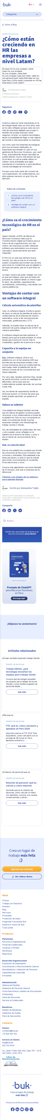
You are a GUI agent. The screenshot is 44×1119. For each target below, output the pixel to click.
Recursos (6, 912)
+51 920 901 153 (9, 1034)
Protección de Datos (11, 918)
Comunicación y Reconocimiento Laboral (20, 966)
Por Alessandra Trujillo (17, 90)
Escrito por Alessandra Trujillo (24, 488)
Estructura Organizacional (13, 942)
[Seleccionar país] (31, 4)
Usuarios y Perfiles (10, 948)
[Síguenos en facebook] (4, 112)
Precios (5, 900)
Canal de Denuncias (11, 997)
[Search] (4, 520)
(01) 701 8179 (8, 1045)
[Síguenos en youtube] (20, 112)
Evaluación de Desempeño (14, 963)
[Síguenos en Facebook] (13, 1109)
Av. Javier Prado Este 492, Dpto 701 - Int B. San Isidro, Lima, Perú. (21, 1051)
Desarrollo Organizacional (14, 960)
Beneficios (7, 1007)
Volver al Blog (11, 24)
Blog (4, 909)
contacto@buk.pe (10, 1031)
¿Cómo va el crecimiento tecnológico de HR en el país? (22, 198)
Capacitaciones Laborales (13, 972)
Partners (6, 906)
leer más (22, 692)
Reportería (7, 954)
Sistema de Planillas (11, 985)
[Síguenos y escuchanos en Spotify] (26, 112)
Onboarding (7, 994)
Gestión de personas (10, 34)
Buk (4, 357)
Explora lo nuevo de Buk (13, 924)
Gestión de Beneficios (11, 1010)
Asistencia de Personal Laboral (16, 988)
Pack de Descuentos (11, 1016)
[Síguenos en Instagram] (27, 1109)
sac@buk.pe (7, 1042)
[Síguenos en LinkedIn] (17, 1109)
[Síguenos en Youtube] (22, 1109)
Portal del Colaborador (12, 945)
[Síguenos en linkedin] (9, 112)
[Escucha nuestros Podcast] (31, 1109)
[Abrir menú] (40, 4)
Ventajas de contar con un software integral (23, 205)
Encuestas (6, 975)
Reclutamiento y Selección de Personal (19, 969)
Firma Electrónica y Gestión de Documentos (21, 991)
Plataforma (7, 939)
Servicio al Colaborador (12, 1000)
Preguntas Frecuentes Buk (14, 921)
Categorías (11, 14)
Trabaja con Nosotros (12, 903)
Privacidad (6, 915)
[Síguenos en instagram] (15, 112)
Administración (9, 982)
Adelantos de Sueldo (11, 1013)
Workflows (7, 951)
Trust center (7, 927)
